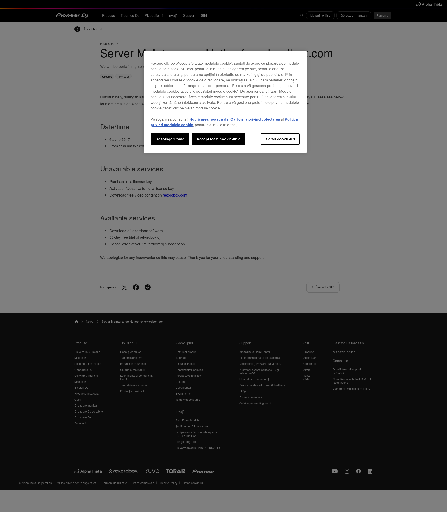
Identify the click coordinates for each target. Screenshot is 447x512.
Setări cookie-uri (280, 139)
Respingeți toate (170, 139)
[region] (225, 102)
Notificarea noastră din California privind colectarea (234, 119)
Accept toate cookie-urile (218, 139)
